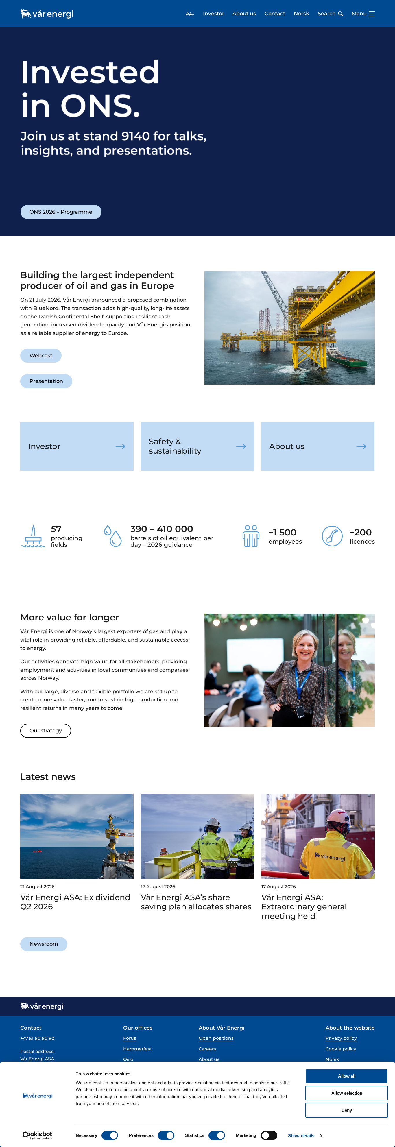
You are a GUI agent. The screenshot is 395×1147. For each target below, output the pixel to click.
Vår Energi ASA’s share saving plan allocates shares (196, 902)
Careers (207, 1049)
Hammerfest (137, 1049)
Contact (275, 13)
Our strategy (45, 730)
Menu (359, 13)
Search (327, 13)
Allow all (346, 1076)
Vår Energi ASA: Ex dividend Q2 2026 (75, 902)
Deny (347, 1110)
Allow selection (346, 1093)
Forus (129, 1038)
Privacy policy (341, 1038)
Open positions (216, 1038)
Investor (213, 13)
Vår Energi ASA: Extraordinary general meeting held (304, 907)
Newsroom (43, 944)
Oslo (128, 1059)
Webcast (40, 355)
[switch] (166, 1135)
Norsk (301, 13)
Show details (301, 1135)
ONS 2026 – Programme (60, 212)
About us (244, 13)
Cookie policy (341, 1049)
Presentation (46, 381)
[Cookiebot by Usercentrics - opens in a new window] (37, 1135)
